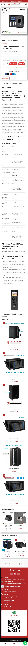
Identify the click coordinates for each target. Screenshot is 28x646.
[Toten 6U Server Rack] (14, 425)
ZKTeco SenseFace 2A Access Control (12, 315)
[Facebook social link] (6, 74)
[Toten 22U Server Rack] (14, 395)
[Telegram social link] (15, 74)
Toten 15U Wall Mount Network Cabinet (14, 346)
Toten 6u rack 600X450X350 (7, 552)
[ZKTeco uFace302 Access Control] (8, 518)
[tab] (7, 83)
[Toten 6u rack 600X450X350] (8, 544)
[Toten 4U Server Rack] (14, 486)
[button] (12, 516)
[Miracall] (7, 563)
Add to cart (13, 63)
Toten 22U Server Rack (14, 408)
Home (3, 37)
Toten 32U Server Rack (14, 468)
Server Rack (14, 347)
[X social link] (8, 74)
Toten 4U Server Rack (14, 500)
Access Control (8, 37)
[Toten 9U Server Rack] (14, 364)
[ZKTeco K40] (20, 518)
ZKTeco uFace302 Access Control (7, 526)
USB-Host (17, 175)
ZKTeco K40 (20, 525)
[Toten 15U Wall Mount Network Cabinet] (14, 333)
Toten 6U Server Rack (14, 438)
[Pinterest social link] (11, 74)
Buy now (21, 63)
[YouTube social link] (15, 574)
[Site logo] (14, 4)
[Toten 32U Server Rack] (14, 455)
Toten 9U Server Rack (14, 378)
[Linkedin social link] (13, 74)
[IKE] (20, 563)
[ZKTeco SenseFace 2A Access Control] (13, 299)
